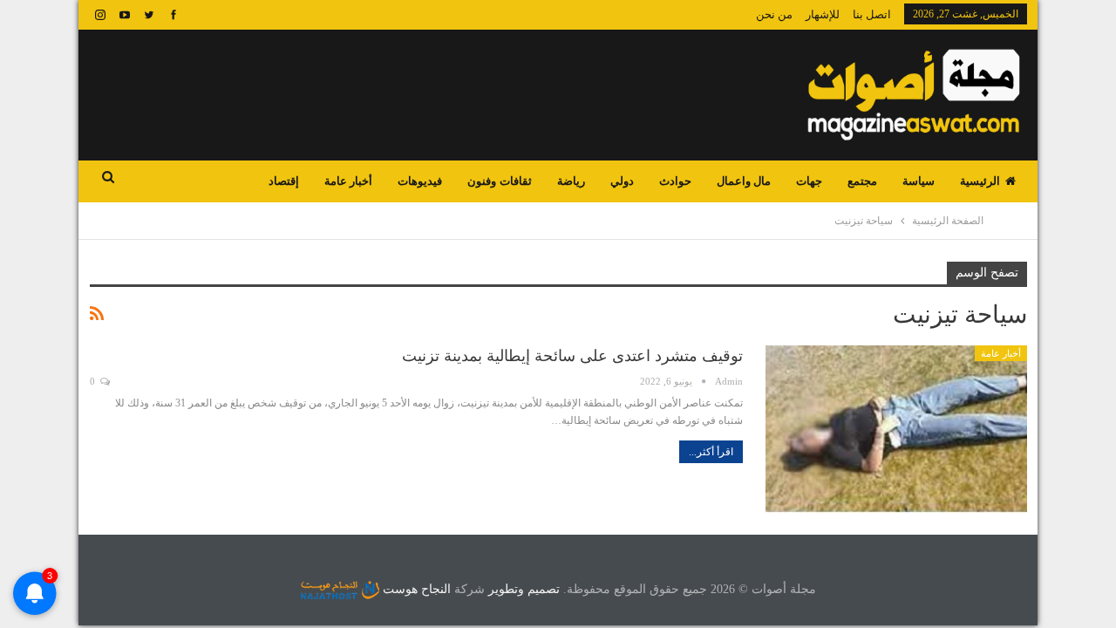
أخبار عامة (348, 181)
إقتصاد (284, 181)
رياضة (571, 181)
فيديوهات (420, 181)
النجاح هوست (415, 589)
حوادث (675, 181)
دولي (622, 181)
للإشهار (823, 14)
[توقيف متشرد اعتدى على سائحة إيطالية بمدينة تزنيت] (896, 429)
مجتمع (862, 181)
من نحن (774, 14)
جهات (809, 181)
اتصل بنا (872, 14)
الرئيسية (980, 181)
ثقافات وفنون (499, 181)
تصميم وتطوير (524, 589)
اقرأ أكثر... (711, 452)
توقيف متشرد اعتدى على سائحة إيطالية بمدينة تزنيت (572, 356)
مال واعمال (744, 181)
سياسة (918, 181)
